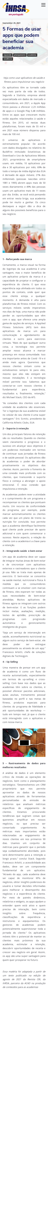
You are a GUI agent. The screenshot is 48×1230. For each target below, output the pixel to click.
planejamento (20, 55)
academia (32, 55)
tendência (8, 59)
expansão (8, 55)
